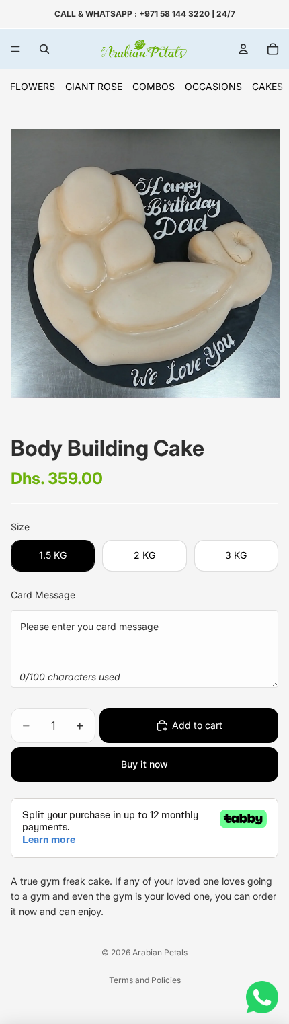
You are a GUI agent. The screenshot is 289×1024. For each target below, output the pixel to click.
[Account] (243, 49)
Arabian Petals (160, 952)
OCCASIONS (213, 86)
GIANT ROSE (93, 86)
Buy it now (144, 764)
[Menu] (15, 49)
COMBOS (153, 86)
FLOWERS (32, 86)
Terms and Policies (145, 980)
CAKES (267, 86)
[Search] (44, 49)
